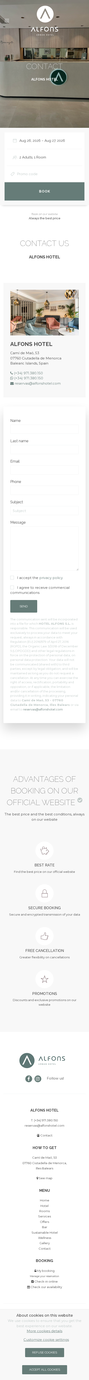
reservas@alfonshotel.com (37, 383)
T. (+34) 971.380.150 (44, 1120)
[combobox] (46, 140)
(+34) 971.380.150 (28, 373)
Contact (46, 1135)
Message (18, 522)
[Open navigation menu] (9, 20)
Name (15, 420)
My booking (45, 1271)
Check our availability (46, 1287)
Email (15, 461)
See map (45, 1178)
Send (24, 606)
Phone (15, 482)
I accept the (39, 578)
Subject (16, 502)
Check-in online (46, 1281)
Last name (19, 441)
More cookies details (44, 1331)
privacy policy (51, 578)
